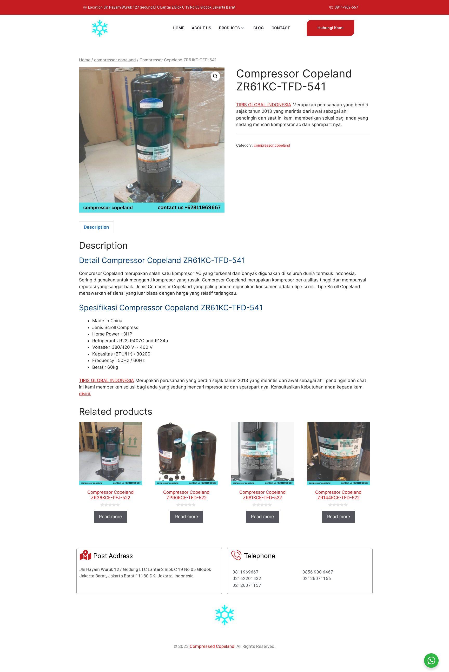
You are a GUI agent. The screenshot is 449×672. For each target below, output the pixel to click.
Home (178, 28)
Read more (110, 516)
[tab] (96, 227)
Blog (258, 28)
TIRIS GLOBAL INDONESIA (263, 104)
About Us (201, 28)
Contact (281, 28)
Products (229, 28)
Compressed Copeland (212, 646)
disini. (85, 393)
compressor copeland (115, 59)
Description (96, 227)
